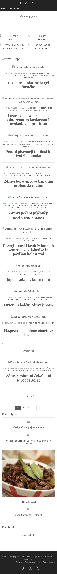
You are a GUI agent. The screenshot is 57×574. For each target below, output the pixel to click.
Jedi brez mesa (33, 272)
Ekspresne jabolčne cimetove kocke (28, 332)
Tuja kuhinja (38, 75)
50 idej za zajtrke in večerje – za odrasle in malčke (28, 442)
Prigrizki (6, 75)
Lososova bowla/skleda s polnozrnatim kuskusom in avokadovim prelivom (29, 119)
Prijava (3, 9)
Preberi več (28, 351)
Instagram (33, 2)
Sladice (30, 176)
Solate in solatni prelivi (37, 110)
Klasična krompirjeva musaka (28, 427)
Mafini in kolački (46, 173)
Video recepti (28, 77)
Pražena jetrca (28, 501)
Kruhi (43, 73)
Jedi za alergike (46, 238)
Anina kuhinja (28, 535)
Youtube (27, 2)
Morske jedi (15, 110)
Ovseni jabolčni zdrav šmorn (28, 304)
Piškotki (19, 562)
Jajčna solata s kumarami (28, 279)
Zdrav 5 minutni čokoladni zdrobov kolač (28, 377)
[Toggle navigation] (5, 25)
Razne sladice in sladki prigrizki (21, 300)
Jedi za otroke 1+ (21, 205)
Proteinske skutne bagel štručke (28, 84)
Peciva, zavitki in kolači (38, 323)
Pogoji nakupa (49, 562)
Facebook (20, 2)
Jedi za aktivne (35, 73)
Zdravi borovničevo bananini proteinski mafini (28, 183)
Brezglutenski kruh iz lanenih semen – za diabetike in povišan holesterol (28, 249)
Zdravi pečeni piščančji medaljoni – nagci (28, 215)
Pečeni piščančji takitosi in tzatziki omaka (28, 153)
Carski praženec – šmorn (28, 514)
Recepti (29, 75)
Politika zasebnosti (32, 562)
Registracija (14, 9)
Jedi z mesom (34, 108)
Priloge (22, 75)
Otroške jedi (34, 205)
